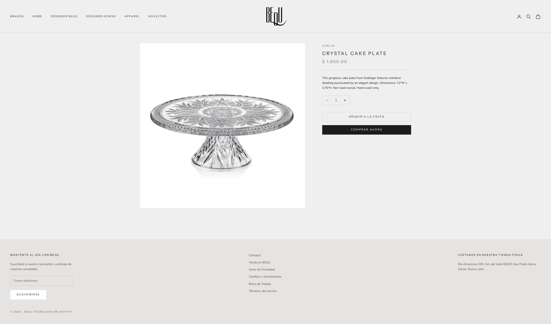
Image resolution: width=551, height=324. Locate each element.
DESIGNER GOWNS (101, 16)
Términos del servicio (263, 291)
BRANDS (17, 16)
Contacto (255, 255)
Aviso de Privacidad (262, 269)
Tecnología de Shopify (53, 311)
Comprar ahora (366, 130)
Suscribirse (28, 294)
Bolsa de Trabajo (260, 284)
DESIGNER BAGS (64, 16)
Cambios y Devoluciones (265, 277)
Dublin (328, 45)
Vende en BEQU (259, 262)
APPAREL (132, 16)
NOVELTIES (158, 16)
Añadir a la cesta (366, 117)
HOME (37, 16)
